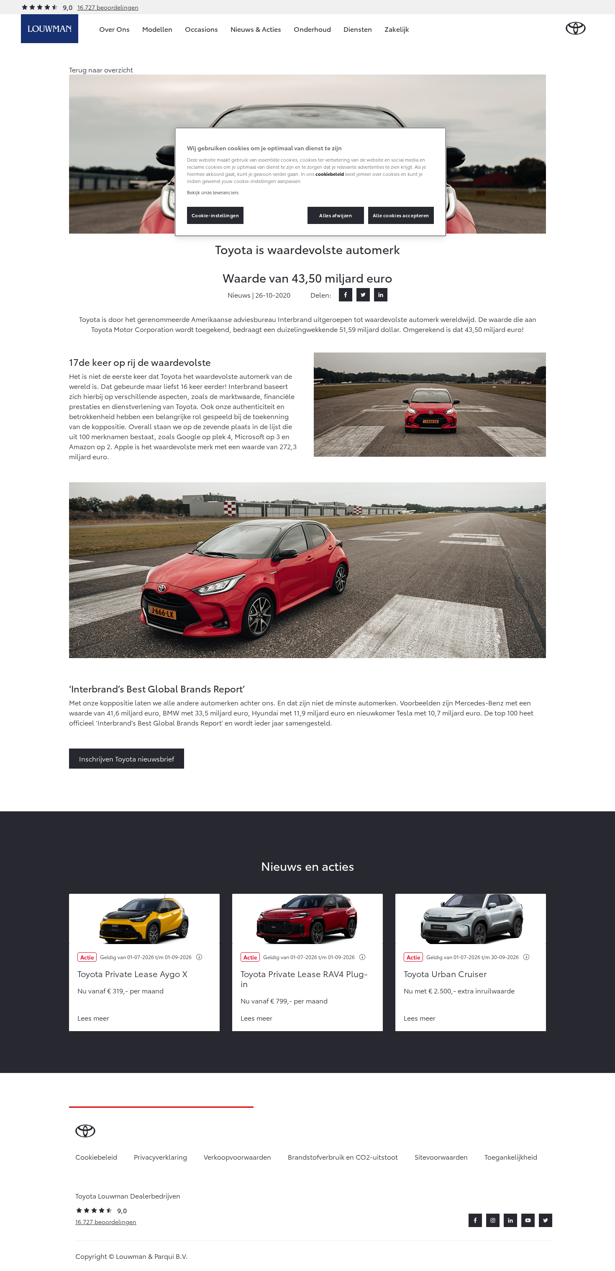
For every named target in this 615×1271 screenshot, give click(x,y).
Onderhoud (312, 28)
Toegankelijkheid (510, 1156)
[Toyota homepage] (576, 29)
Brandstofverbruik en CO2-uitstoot (343, 1156)
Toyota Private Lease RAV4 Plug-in (304, 978)
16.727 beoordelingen (107, 7)
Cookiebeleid (96, 1156)
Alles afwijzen (335, 215)
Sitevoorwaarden (441, 1156)
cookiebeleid (329, 173)
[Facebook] (345, 294)
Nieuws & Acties (256, 28)
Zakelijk (396, 28)
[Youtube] (528, 1220)
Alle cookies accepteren (401, 215)
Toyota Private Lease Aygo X (132, 973)
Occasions (201, 28)
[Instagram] (493, 1220)
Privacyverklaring (160, 1156)
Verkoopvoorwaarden (237, 1156)
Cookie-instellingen (215, 215)
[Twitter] (363, 294)
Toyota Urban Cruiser (445, 973)
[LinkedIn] (380, 294)
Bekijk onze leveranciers (212, 192)
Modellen (157, 28)
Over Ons (114, 28)
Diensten (357, 28)
